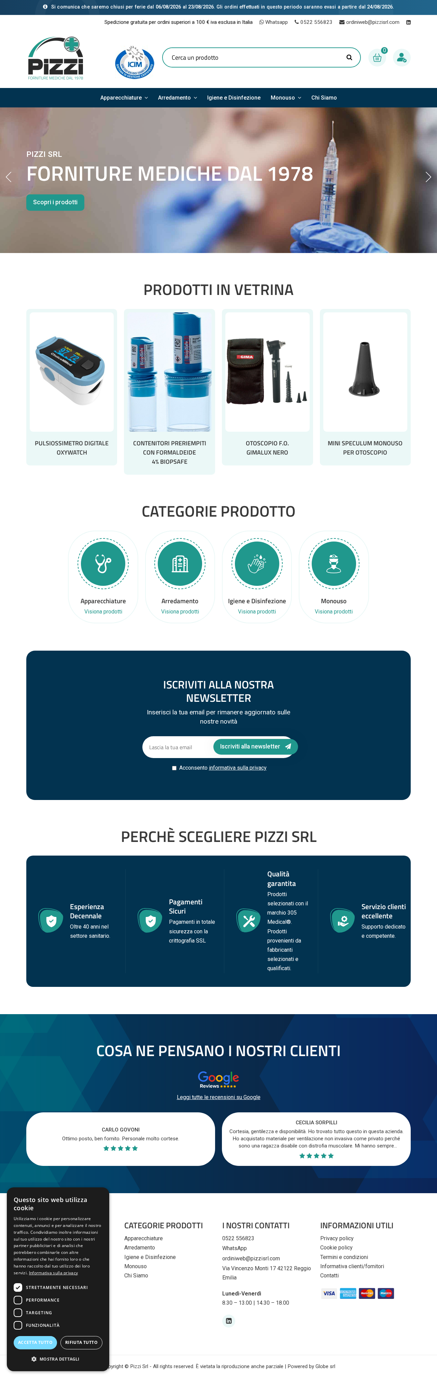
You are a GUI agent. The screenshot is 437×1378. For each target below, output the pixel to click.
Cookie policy (336, 1247)
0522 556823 (316, 22)
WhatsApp (234, 1248)
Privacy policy (337, 1238)
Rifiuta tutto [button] (81, 1342)
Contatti (329, 1275)
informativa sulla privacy (238, 768)
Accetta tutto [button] (35, 1342)
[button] (58, 1359)
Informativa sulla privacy (53, 1273)
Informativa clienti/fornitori (352, 1266)
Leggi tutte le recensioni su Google (218, 1097)
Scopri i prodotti (55, 202)
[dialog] (58, 1279)
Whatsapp (276, 22)
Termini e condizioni (344, 1257)
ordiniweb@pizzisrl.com (372, 22)
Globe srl (325, 1366)
